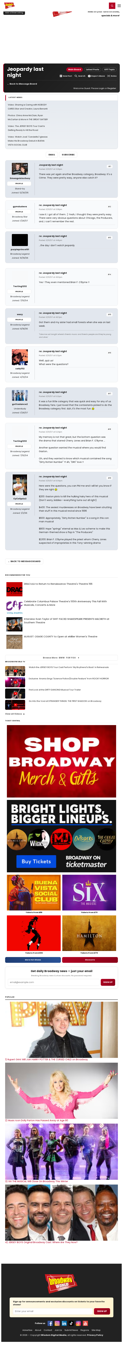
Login (104, 5)
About (38, 1330)
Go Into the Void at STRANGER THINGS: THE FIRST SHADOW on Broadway (65, 701)
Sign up (108, 982)
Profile (19, 183)
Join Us (58, 1330)
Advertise (27, 1330)
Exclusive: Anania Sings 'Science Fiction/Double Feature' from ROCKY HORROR (69, 678)
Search (81, 76)
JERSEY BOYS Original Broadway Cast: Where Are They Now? (41, 1242)
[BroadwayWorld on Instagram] (57, 1323)
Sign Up (102, 1311)
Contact (48, 1330)
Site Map (96, 1330)
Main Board (74, 69)
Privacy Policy (95, 1335)
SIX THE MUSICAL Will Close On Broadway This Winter (36, 1181)
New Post (67, 76)
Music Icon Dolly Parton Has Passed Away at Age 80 (36, 1120)
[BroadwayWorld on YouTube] (85, 1323)
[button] (112, 6)
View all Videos (13, 713)
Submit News (71, 1330)
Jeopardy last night (51, 165)
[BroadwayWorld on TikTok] (71, 1323)
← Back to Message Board (22, 83)
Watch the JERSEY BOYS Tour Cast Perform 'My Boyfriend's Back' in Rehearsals (69, 667)
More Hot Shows (33, 959)
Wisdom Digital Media (53, 1335)
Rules (114, 76)
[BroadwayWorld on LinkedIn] (64, 1323)
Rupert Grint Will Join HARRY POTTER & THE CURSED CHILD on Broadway (46, 1059)
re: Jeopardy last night (53, 205)
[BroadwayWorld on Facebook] (50, 1323)
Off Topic (109, 69)
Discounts (90, 959)
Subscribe (68, 154)
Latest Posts (92, 69)
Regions (85, 1330)
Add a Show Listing (14, 12)
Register (95, 5)
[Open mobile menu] (119, 6)
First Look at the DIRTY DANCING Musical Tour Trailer (55, 689)
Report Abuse (98, 76)
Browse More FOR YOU (59, 657)
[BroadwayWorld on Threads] (78, 1323)
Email (52, 154)
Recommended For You (17, 575)
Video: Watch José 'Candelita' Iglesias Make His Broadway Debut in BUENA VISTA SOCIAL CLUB (28, 140)
